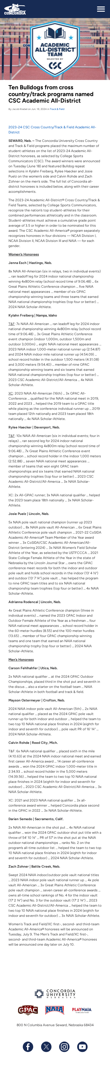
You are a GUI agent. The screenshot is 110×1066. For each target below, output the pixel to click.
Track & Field (57, 108)
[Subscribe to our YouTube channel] (82, 1047)
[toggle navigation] (101, 9)
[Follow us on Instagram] (64, 1047)
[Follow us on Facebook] (28, 1047)
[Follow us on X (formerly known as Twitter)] (46, 1047)
